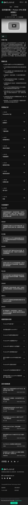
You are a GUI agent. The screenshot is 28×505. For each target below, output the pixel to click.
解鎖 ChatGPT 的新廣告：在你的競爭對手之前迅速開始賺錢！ (13, 399)
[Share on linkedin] (4, 478)
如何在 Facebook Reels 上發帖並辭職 (11, 426)
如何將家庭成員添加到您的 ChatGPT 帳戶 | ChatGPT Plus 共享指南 (13, 408)
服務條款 (3, 487)
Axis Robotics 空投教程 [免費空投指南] (12, 444)
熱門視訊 (16, 6)
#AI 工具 (5, 392)
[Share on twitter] (2, 478)
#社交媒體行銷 (6, 428)
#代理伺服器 (14, 15)
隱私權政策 (17, 487)
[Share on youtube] (10, 478)
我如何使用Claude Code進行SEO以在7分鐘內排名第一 (13, 435)
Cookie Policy (18, 500)
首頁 (11, 6)
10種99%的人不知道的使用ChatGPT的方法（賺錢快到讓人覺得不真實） (14, 389)
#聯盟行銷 (5, 455)
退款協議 (17, 490)
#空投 (4, 446)
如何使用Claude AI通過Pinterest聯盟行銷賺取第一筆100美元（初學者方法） (13, 452)
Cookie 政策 (4, 490)
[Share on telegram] (7, 478)
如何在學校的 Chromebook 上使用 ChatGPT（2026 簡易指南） (13, 417)
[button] (22, 2)
